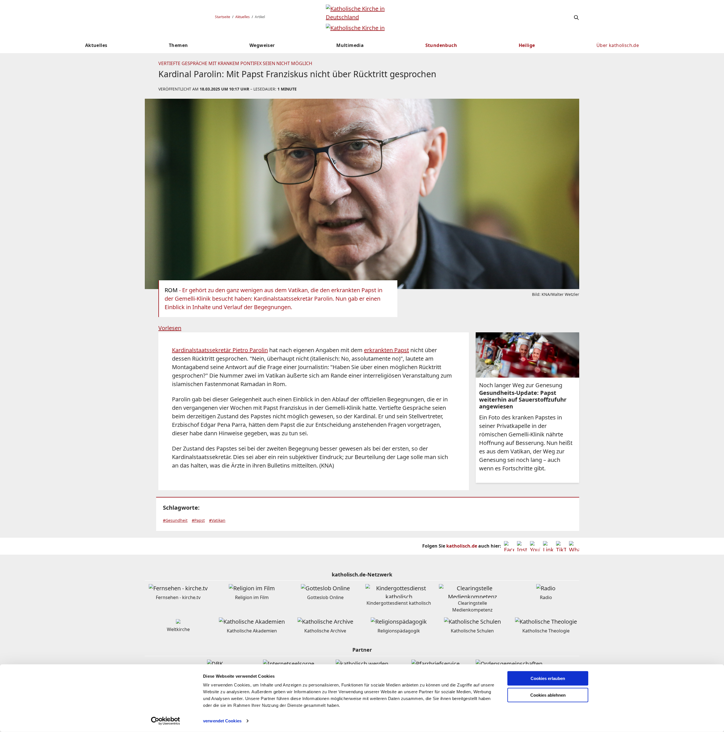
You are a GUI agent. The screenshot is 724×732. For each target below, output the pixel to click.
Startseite (222, 16)
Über (617, 45)
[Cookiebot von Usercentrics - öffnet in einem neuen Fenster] (165, 721)
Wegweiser (262, 45)
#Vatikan (217, 520)
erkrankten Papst (386, 350)
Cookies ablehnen (548, 695)
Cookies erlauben (548, 678)
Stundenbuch (441, 45)
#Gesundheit (175, 520)
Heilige (527, 45)
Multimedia (350, 45)
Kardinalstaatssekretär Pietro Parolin (220, 350)
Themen (178, 45)
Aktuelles (242, 16)
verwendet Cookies (222, 720)
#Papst (198, 520)
